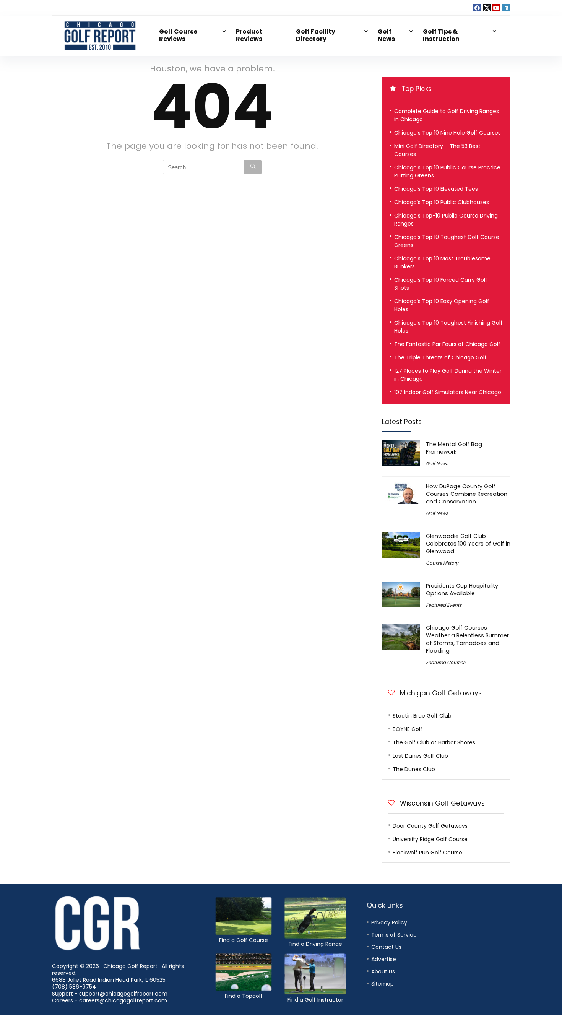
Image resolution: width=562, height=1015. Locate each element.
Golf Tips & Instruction (441, 35)
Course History (442, 563)
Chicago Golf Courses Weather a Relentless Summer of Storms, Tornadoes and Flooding (467, 639)
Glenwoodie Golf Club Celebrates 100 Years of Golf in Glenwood (468, 543)
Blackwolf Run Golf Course (427, 852)
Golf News (386, 35)
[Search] (253, 167)
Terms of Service (394, 935)
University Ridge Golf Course (430, 839)
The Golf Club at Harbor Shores (434, 742)
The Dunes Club (414, 769)
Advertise (383, 959)
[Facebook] (477, 7)
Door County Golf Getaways (430, 826)
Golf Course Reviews (178, 35)
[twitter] (487, 7)
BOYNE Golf (407, 729)
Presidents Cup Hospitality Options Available (462, 589)
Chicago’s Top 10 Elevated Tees (436, 189)
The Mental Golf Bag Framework (454, 448)
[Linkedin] (506, 7)
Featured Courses (445, 662)
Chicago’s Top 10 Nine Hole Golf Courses (447, 132)
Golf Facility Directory (315, 35)
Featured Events (443, 605)
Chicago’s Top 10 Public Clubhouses (441, 202)
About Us (383, 971)
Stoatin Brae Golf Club (422, 715)
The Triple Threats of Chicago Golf (440, 357)
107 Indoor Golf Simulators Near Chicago (447, 392)
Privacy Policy (389, 922)
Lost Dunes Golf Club (420, 756)
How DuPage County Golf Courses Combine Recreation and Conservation (466, 493)
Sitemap (382, 983)
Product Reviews (249, 35)
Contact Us (386, 947)
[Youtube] (496, 7)
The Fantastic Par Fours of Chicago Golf (447, 344)
